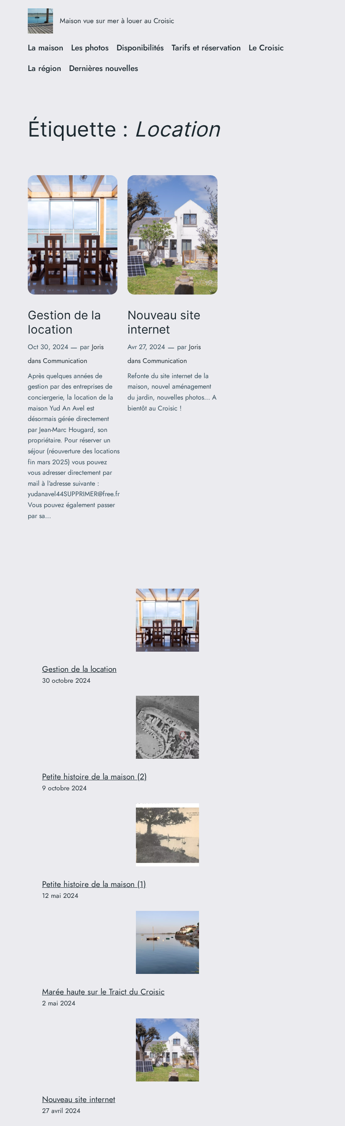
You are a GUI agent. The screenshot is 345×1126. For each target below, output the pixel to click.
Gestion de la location (64, 322)
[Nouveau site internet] (167, 1051)
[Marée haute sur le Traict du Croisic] (167, 944)
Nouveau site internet (163, 322)
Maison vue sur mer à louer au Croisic (117, 21)
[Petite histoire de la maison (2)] (167, 729)
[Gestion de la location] (167, 622)
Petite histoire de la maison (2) (94, 776)
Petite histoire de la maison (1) (94, 884)
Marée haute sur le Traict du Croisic (103, 991)
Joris (98, 347)
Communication (65, 361)
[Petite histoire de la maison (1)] (167, 836)
